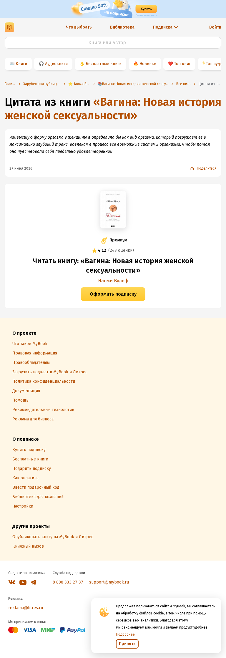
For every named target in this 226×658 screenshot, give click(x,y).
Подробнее (125, 634)
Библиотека (122, 27)
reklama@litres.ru (25, 607)
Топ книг (182, 63)
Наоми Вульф (113, 281)
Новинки (147, 63)
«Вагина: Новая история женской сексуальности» (113, 108)
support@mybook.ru (109, 582)
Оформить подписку (113, 294)
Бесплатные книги (104, 63)
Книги (21, 63)
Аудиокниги (56, 63)
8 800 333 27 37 (68, 582)
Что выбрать (79, 27)
